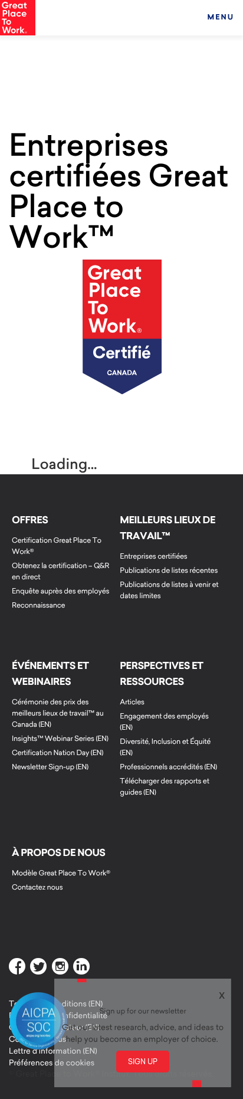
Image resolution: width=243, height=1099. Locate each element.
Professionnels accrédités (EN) (168, 767)
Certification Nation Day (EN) (57, 753)
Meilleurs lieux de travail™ (167, 528)
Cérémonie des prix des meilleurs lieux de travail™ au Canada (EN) (58, 713)
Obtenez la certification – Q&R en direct (60, 572)
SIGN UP (142, 1061)
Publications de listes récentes (169, 570)
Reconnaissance (38, 605)
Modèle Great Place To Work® (61, 873)
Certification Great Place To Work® (56, 546)
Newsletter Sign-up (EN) (50, 767)
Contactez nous (37, 887)
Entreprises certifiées (153, 556)
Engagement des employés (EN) (164, 722)
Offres (30, 520)
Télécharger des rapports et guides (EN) (164, 787)
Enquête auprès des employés (60, 591)
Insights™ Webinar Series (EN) (60, 738)
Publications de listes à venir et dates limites (169, 590)
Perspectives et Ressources (161, 674)
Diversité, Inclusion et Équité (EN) (165, 747)
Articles (132, 702)
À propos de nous (58, 853)
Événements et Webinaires (50, 674)
